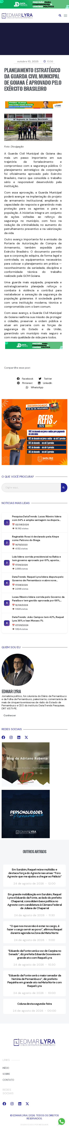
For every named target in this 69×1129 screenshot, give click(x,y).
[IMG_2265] (33, 108)
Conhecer (10, 715)
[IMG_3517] (34, 464)
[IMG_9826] (34, 7)
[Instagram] (11, 737)
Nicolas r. (44, 1124)
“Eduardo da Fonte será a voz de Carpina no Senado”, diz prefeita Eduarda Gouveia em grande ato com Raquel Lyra (34, 954)
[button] (60, 15)
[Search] (64, 487)
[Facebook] (3, 737)
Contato (8, 1079)
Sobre (6, 1073)
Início (6, 1067)
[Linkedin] (19, 737)
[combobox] (31, 487)
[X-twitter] (26, 737)
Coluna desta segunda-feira (34, 1004)
